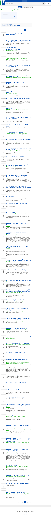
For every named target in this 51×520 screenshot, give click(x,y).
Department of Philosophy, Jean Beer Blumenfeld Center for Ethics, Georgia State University (17, 214)
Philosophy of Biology (25, 237)
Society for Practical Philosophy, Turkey (13, 261)
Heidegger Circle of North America (12, 166)
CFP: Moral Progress (11, 212)
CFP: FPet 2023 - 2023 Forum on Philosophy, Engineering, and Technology (16, 48)
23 (30, 30)
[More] (48, 3)
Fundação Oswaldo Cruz (14, 407)
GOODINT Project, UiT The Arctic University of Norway (16, 204)
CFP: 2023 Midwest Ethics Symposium (15, 132)
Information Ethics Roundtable (12, 346)
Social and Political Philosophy (20, 134)
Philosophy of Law (18, 43)
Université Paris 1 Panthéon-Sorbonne (13, 271)
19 (20, 30)
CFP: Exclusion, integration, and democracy (16, 203)
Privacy (25, 514)
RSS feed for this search (7, 24)
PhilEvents (24, 1)
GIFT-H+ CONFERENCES (10, 497)
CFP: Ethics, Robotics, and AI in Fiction (15, 397)
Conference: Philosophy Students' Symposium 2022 (18, 475)
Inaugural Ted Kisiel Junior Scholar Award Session (16, 168)
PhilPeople (13, 1)
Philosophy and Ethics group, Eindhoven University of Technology (18, 77)
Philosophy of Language (13, 283)
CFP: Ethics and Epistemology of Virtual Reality (17, 343)
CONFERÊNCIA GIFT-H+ (10, 408)
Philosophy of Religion (13, 35)
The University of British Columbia (16, 226)
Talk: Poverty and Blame (12, 415)
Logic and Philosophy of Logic (15, 237)
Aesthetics (20, 35)
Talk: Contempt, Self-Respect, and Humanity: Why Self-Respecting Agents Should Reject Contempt (18, 290)
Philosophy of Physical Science (12, 369)
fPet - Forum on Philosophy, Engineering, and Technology (17, 52)
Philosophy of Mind (12, 95)
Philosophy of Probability (16, 273)
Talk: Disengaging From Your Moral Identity (16, 300)
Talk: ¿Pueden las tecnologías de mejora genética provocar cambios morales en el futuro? (18, 405)
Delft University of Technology (12, 50)
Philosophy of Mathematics (16, 239)
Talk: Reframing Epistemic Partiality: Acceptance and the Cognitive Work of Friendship (18, 319)
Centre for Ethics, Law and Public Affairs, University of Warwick (18, 150)
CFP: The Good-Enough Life (12, 465)
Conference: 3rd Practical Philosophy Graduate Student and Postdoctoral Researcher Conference (18, 259)
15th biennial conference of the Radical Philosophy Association (18, 453)
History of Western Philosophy (15, 263)
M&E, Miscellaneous (23, 179)
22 (27, 30)
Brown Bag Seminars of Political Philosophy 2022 (15, 251)
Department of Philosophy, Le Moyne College (14, 292)
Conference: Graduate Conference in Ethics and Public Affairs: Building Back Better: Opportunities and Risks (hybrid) (18, 440)
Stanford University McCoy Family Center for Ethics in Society (17, 85)
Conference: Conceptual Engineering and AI (16, 389)
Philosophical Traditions (19, 432)
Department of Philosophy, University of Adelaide (15, 416)
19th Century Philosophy (13, 455)
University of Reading (10, 338)
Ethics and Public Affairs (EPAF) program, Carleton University (17, 442)
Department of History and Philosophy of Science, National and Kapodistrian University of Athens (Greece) (18, 363)
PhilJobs (29, 1)
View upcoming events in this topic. (9, 16)
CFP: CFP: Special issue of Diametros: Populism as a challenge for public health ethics (18, 41)
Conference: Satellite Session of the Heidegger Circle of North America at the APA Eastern (18, 164)
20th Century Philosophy (13, 169)
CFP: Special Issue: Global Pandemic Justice (16, 382)
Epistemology (11, 127)
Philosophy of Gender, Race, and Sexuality (17, 181)
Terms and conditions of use (25, 512)
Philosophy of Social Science (15, 240)
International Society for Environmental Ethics (15, 119)
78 (33, 30)
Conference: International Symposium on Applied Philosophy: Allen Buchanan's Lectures (18, 491)
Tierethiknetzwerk (9, 281)
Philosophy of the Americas (25, 457)
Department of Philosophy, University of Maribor (15, 476)
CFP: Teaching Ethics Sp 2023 (13, 375)
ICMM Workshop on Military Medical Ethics (14, 112)
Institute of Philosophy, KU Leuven (12, 234)
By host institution (26, 7)
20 (22, 30)
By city (31, 7)
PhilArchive (19, 1)
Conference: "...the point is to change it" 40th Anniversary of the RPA (17, 450)
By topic (19, 7)
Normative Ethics (26, 70)
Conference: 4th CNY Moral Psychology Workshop (18, 328)
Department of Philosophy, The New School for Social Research (18, 178)
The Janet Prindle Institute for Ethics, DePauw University (16, 133)
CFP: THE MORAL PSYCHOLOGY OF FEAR (15, 352)
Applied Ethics (24, 35)
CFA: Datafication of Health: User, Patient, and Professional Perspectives (17, 75)
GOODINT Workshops (10, 206)
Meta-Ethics (17, 53)
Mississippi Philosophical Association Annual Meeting (16, 469)
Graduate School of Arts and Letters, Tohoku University (20, 67)
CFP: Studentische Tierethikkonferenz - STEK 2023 (18, 280)
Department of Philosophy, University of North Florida (16, 452)
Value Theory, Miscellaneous (25, 53)
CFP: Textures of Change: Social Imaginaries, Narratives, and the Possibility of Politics (17, 176)
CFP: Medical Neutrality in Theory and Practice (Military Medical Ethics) (17, 107)
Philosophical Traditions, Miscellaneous (16, 198)
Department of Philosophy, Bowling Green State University (17, 142)
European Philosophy (10, 170)
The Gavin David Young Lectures (12, 417)
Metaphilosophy (12, 236)
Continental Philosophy (23, 169)
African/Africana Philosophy (19, 456)
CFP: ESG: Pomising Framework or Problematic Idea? (18, 57)
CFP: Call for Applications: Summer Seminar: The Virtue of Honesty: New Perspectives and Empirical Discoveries (18, 188)
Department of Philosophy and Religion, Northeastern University (18, 344)
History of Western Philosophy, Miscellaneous (18, 227)
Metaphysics (17, 179)
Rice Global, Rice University (11, 93)
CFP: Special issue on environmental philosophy (17, 483)
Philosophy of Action (25, 263)
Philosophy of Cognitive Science (12, 238)
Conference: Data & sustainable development (17, 270)
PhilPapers (8, 1)
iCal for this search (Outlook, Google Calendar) (11, 25)
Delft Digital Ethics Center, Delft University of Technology (16, 391)
